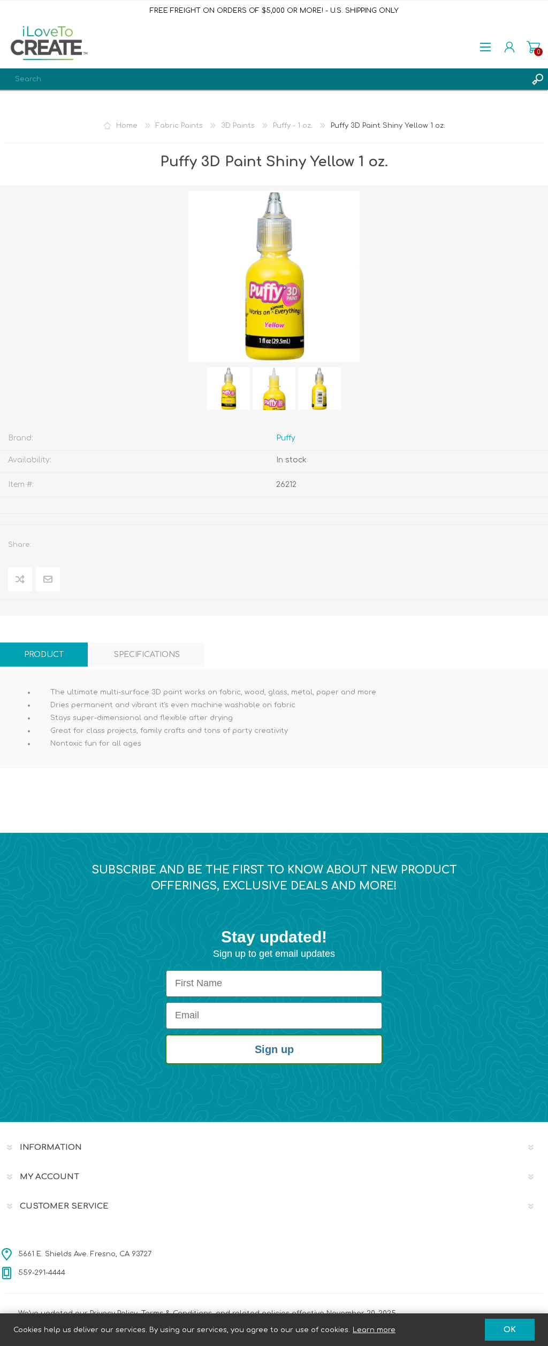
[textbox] (263, 79)
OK (510, 1330)
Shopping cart (533, 47)
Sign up (274, 1049)
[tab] (44, 655)
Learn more (374, 1330)
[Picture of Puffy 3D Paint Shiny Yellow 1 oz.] (228, 388)
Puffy (285, 438)
